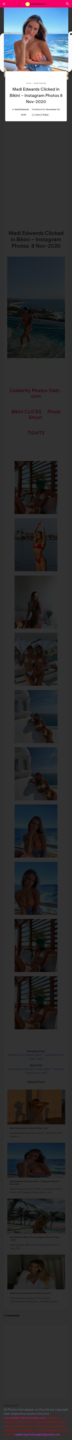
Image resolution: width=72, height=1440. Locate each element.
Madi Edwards (22, 109)
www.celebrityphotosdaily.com (25, 1418)
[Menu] (4, 4)
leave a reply (42, 114)
